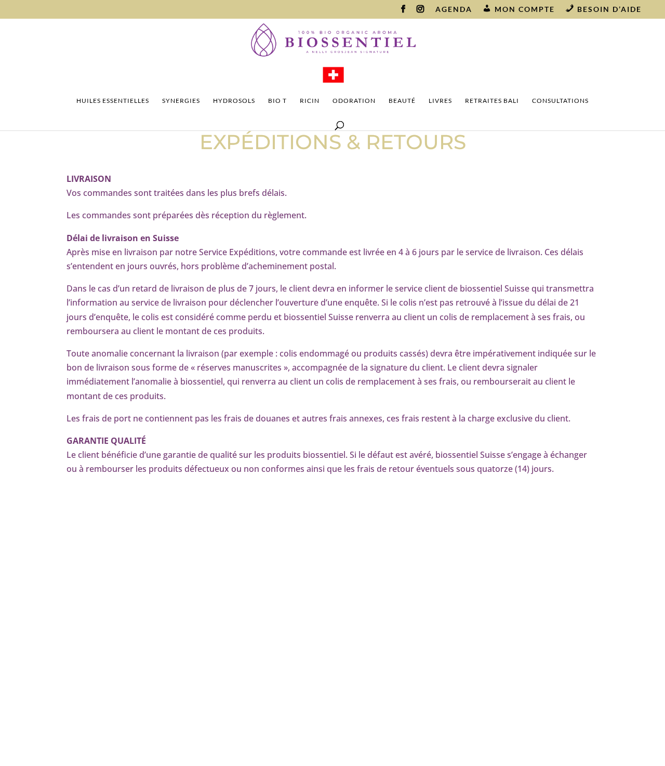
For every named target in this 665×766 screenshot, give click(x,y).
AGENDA (453, 10)
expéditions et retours (247, 631)
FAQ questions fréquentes (248, 649)
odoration (354, 100)
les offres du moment (247, 596)
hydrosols (234, 100)
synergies (181, 100)
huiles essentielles (112, 100)
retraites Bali (492, 100)
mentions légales (247, 666)
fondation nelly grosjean (427, 675)
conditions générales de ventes (247, 684)
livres (440, 100)
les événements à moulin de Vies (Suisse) (427, 636)
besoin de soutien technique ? (247, 614)
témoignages (247, 701)
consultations (560, 100)
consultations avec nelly (427, 658)
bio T (277, 100)
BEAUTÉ (402, 100)
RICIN (310, 100)
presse (247, 719)
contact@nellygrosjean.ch (77, 663)
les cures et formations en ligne (427, 614)
